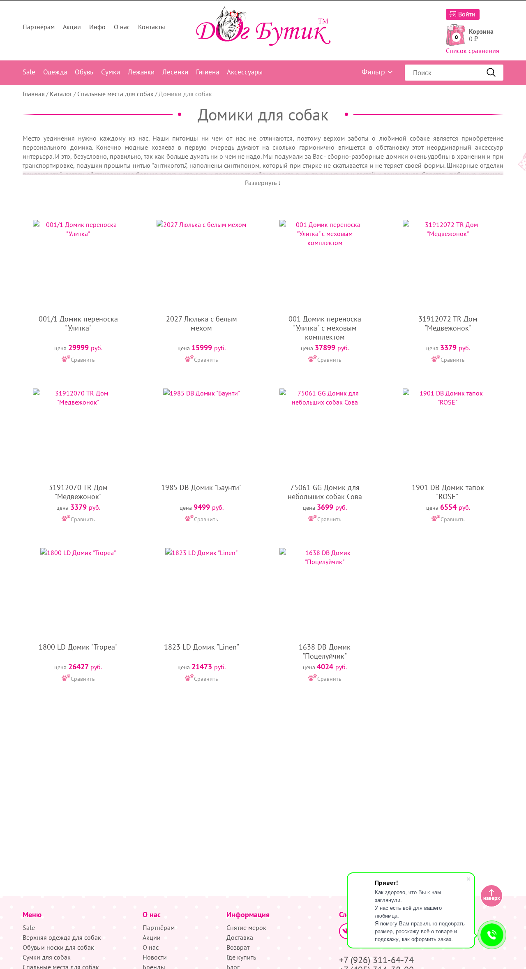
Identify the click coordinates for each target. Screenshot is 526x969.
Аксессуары (245, 71)
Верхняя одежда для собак (62, 937)
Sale (29, 71)
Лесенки (175, 71)
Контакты (151, 27)
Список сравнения (472, 50)
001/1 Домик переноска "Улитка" (78, 323)
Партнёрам (39, 27)
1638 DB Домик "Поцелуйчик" (325, 651)
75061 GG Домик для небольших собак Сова (325, 492)
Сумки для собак (47, 957)
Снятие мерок (246, 927)
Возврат (237, 947)
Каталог (61, 94)
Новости (155, 957)
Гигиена (207, 71)
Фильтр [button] (373, 71)
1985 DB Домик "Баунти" (201, 487)
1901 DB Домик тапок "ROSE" (448, 492)
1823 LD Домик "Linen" (201, 647)
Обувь (84, 71)
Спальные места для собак (115, 94)
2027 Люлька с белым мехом (201, 323)
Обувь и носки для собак (58, 947)
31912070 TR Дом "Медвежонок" (78, 492)
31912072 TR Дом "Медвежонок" (448, 323)
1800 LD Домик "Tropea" (78, 647)
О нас (122, 27)
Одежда (55, 71)
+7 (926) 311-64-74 (376, 960)
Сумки (110, 71)
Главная (34, 94)
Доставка (239, 937)
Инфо (97, 27)
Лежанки (141, 71)
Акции (72, 27)
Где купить (241, 957)
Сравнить (83, 359)
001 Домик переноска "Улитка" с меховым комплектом (324, 328)
